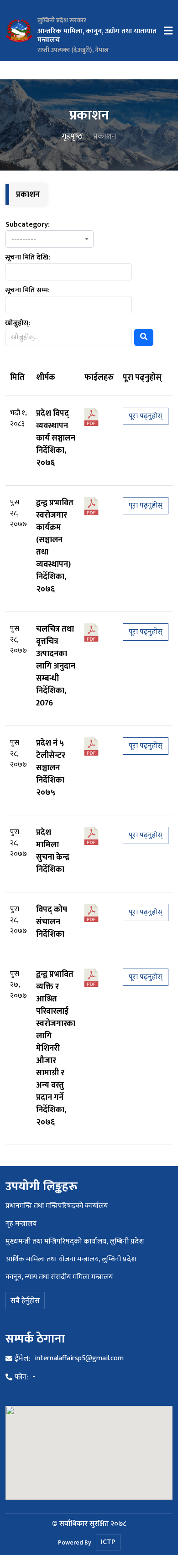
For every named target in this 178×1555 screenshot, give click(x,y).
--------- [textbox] (23, 239)
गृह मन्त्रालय (21, 1224)
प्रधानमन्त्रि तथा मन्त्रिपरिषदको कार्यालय (56, 1206)
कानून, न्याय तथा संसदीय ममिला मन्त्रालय (59, 1277)
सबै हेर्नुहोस (25, 1301)
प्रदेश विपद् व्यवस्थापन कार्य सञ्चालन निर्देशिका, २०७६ (55, 438)
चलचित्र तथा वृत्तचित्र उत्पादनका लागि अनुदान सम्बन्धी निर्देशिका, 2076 (55, 666)
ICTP (108, 1542)
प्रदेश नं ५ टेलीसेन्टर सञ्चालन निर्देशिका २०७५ (50, 767)
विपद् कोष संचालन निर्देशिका (51, 922)
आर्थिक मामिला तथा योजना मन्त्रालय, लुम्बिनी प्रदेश (70, 1259)
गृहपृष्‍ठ (72, 136)
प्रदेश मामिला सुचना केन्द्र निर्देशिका (52, 851)
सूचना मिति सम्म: (27, 290)
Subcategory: (27, 224)
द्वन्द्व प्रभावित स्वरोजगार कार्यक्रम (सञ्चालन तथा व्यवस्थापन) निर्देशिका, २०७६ (54, 546)
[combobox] (49, 239)
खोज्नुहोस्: (17, 323)
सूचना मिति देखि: (27, 257)
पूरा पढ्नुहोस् (145, 416)
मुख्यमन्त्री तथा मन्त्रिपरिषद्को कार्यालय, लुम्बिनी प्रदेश (74, 1241)
